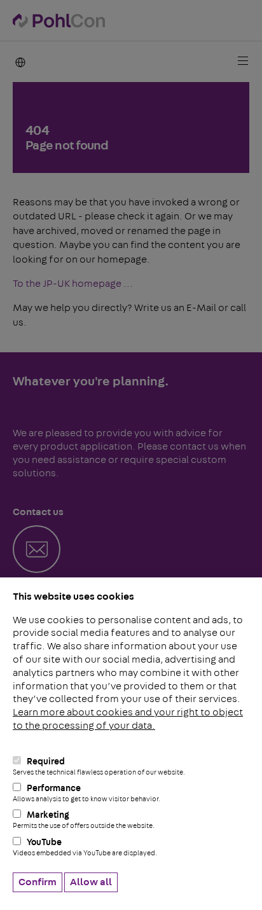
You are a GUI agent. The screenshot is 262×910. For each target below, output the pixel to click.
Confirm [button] (37, 882)
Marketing (84, 820)
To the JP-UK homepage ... (73, 284)
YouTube (85, 847)
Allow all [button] (91, 882)
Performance (86, 793)
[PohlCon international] (19, 61)
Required (99, 766)
